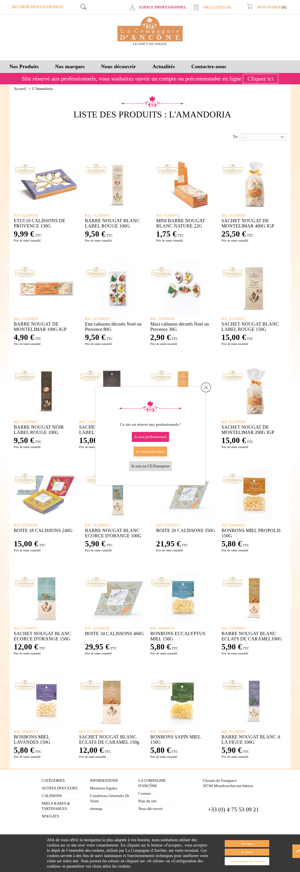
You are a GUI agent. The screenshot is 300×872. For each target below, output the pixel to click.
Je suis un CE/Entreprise (150, 466)
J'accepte (247, 843)
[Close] (206, 387)
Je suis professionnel (150, 437)
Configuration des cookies (247, 861)
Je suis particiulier (150, 451)
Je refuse (247, 852)
